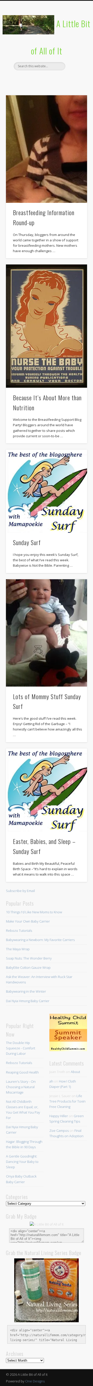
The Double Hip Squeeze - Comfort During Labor (20, 1048)
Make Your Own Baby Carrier (28, 921)
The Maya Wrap (18, 949)
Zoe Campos (59, 1130)
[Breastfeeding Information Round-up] (46, 149)
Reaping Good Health (22, 1072)
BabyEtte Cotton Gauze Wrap (28, 967)
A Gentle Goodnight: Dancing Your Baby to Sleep (22, 1161)
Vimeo (56, 79)
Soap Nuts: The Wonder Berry (29, 958)
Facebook (24, 79)
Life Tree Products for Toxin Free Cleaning (67, 1101)
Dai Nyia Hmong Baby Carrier (27, 1001)
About (75, 1071)
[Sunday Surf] (46, 491)
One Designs (35, 1381)
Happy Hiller (58, 1116)
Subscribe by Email (20, 890)
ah (51, 1081)
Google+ (67, 79)
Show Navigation (75, 46)
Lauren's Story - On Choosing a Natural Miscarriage (21, 1087)
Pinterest (46, 79)
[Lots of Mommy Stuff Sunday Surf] (46, 633)
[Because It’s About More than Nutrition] (46, 326)
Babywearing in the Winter (26, 991)
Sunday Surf (27, 542)
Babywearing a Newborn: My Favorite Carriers (40, 939)
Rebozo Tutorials (19, 930)
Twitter (35, 79)
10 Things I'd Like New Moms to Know (34, 912)
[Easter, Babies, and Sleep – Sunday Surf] (46, 790)
